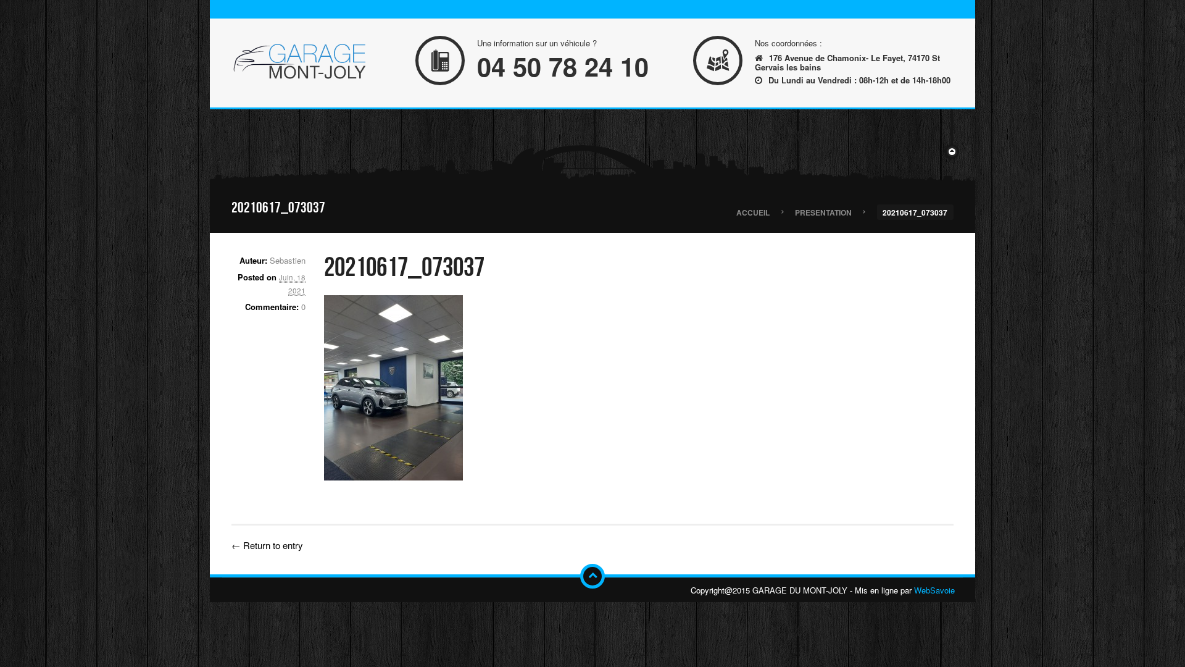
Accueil (753, 211)
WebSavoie (934, 590)
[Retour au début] (592, 576)
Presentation (823, 211)
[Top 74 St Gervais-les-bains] (299, 62)
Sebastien (288, 260)
